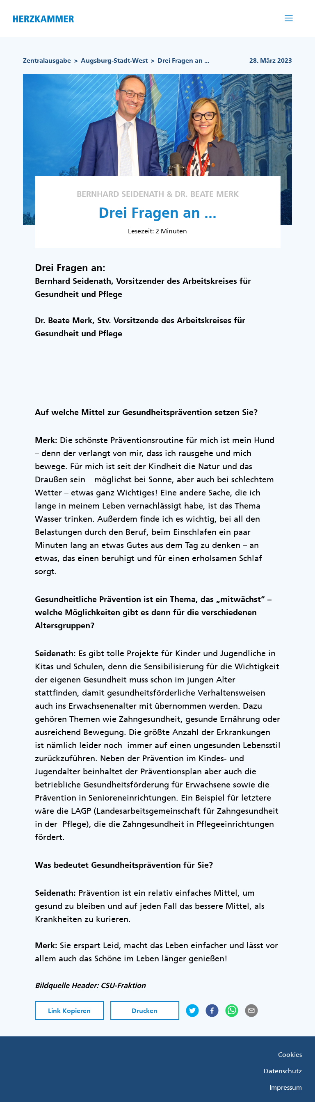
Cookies (290, 1054)
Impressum (285, 1087)
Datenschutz (283, 1071)
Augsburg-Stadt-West (114, 60)
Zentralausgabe (47, 60)
